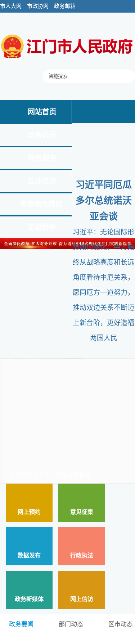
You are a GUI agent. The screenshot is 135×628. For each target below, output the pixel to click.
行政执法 (81, 555)
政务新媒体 (29, 599)
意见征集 (81, 512)
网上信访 (81, 599)
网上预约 (29, 512)
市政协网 (38, 6)
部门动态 (71, 624)
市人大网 (11, 6)
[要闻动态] (67, 59)
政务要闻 (21, 624)
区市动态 (120, 624)
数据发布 (29, 555)
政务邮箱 (65, 6)
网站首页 (42, 112)
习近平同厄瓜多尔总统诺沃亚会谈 (104, 201)
